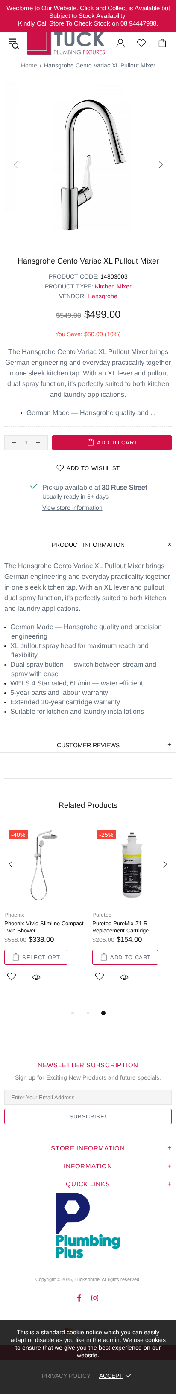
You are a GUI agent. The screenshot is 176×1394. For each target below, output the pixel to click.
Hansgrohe (102, 296)
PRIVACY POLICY (66, 1375)
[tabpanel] (44, 913)
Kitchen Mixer (113, 286)
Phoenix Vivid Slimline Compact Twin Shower (44, 927)
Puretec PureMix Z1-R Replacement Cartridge (120, 927)
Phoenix (14, 915)
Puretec (101, 915)
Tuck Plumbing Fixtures (66, 43)
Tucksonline (87, 1279)
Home (29, 65)
